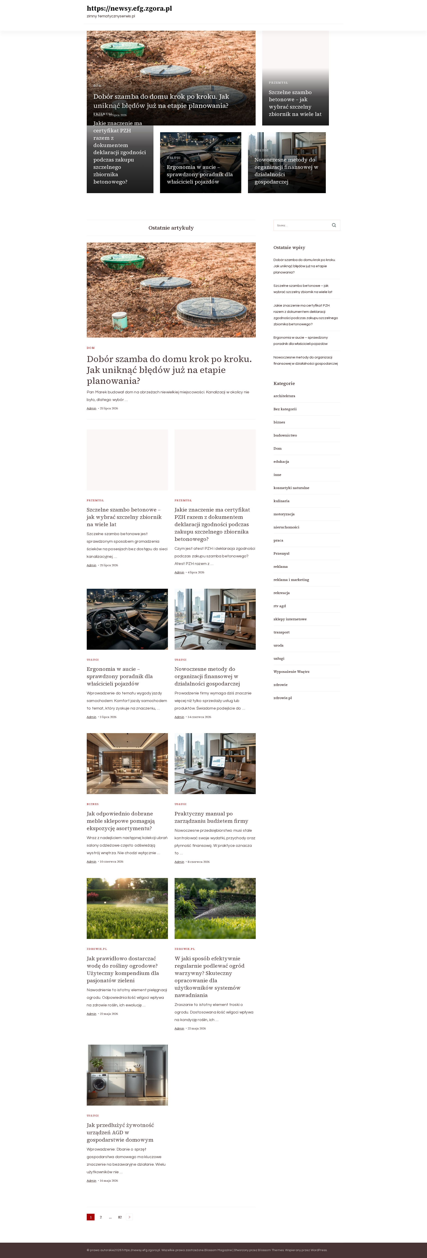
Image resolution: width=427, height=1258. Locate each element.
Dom (97, 85)
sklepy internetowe (290, 619)
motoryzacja (284, 514)
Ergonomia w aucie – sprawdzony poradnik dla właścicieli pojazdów (200, 174)
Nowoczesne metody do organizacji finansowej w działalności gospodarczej (286, 170)
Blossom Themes (271, 1250)
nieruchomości (286, 527)
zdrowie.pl (97, 949)
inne (277, 474)
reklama (281, 566)
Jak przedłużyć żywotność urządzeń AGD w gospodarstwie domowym (120, 1132)
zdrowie (281, 684)
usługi (174, 158)
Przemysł (278, 83)
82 (120, 1217)
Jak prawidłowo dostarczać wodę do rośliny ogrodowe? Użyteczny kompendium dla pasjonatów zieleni (123, 969)
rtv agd (280, 605)
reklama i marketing (291, 579)
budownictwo (285, 435)
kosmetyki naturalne (291, 487)
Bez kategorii (285, 409)
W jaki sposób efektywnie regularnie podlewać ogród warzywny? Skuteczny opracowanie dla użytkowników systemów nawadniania (210, 977)
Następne (129, 1217)
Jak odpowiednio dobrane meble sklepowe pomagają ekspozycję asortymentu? (121, 821)
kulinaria (282, 500)
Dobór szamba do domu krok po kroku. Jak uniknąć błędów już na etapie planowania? (161, 101)
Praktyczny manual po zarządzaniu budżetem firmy (211, 817)
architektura (284, 395)
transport (282, 632)
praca (278, 540)
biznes (93, 804)
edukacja (281, 461)
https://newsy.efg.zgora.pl (129, 8)
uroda (279, 645)
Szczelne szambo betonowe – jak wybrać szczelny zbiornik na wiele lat (295, 103)
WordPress (319, 1250)
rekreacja (282, 592)
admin (91, 408)
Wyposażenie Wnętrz (292, 671)
